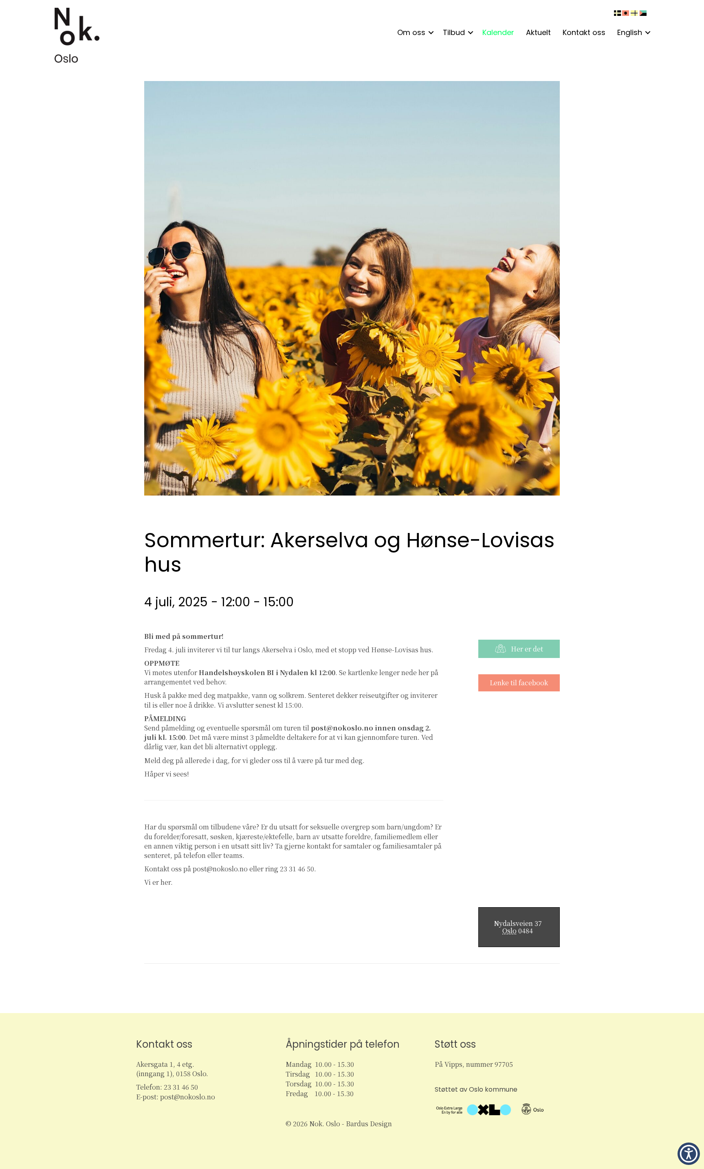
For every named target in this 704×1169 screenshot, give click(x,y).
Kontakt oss (584, 32)
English (629, 32)
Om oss (411, 32)
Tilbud (454, 32)
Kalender (498, 32)
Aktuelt (538, 32)
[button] (431, 32)
